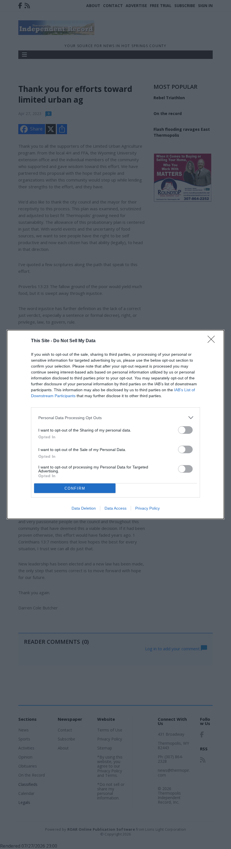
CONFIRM (75, 488)
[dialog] (115, 424)
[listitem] (115, 418)
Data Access (115, 508)
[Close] (213, 341)
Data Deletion (84, 508)
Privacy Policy (147, 508)
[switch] (185, 430)
